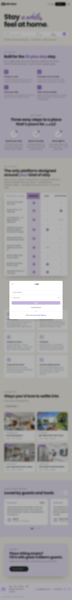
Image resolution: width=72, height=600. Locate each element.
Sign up (43, 315)
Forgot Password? (36, 307)
